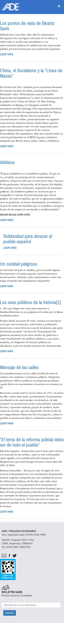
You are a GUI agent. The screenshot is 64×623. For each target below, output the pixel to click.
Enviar (9, 613)
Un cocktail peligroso (18, 264)
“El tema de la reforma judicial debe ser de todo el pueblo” (32, 442)
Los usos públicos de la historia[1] (30, 302)
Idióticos (7, 162)
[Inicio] (10, 6)
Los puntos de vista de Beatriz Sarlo (27, 26)
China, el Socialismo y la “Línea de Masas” (31, 73)
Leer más (6, 54)
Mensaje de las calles (19, 367)
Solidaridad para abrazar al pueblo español (27, 239)
